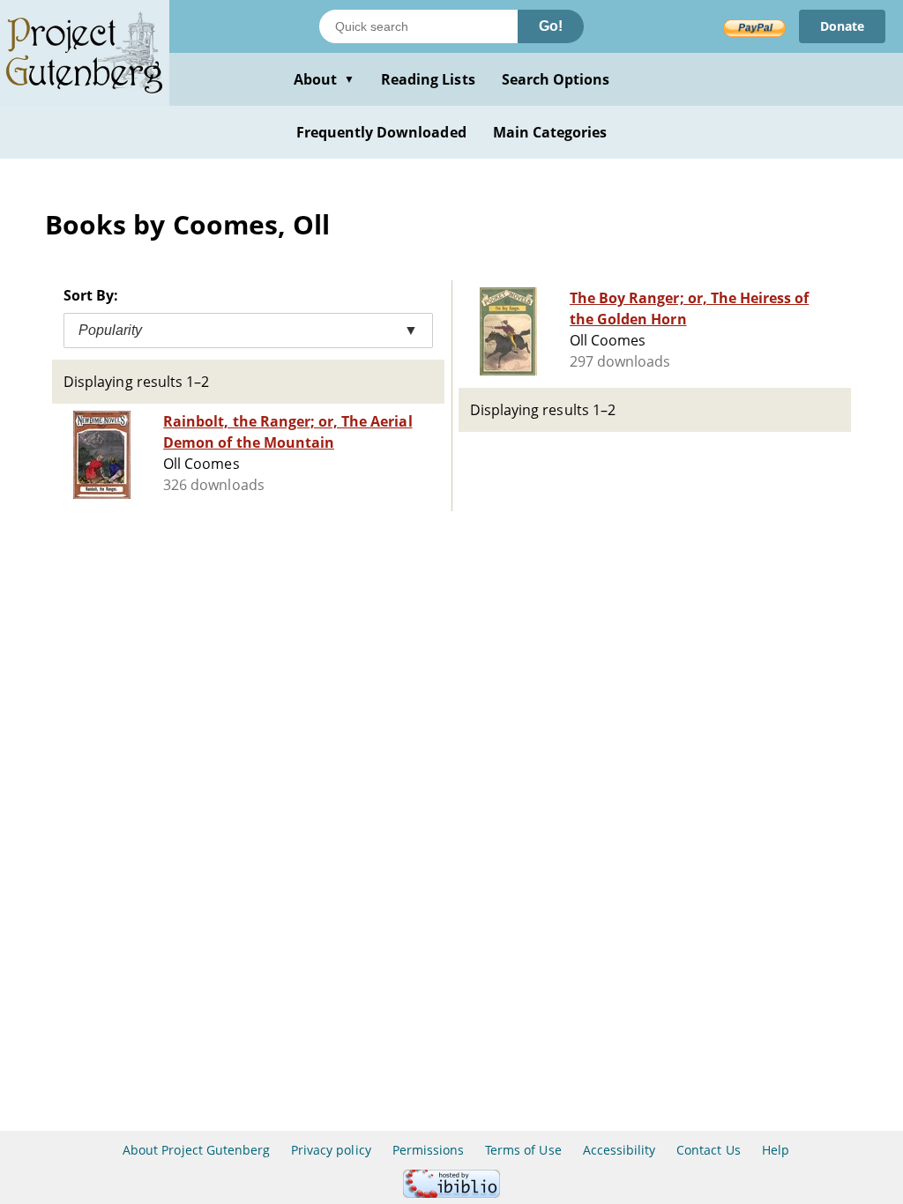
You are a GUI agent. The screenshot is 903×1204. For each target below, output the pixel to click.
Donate (842, 26)
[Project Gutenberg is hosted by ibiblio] (451, 1193)
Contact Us (708, 1149)
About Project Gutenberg (196, 1149)
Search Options (556, 79)
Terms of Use (523, 1149)
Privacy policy (331, 1149)
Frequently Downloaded (381, 132)
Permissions (428, 1149)
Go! (551, 26)
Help (775, 1149)
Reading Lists (428, 79)
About (324, 79)
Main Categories (550, 132)
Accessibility (619, 1149)
